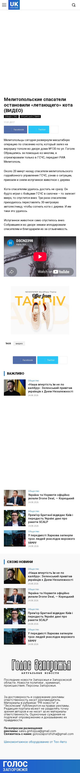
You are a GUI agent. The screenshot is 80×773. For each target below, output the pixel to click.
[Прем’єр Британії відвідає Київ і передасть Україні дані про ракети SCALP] (15, 518)
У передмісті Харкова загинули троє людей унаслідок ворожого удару (51, 539)
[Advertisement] (40, 51)
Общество (11, 116)
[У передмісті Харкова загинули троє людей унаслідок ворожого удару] (15, 538)
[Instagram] (53, 5)
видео (19, 343)
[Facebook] (47, 5)
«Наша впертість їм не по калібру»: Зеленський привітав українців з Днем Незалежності (50, 388)
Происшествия (30, 116)
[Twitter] (59, 5)
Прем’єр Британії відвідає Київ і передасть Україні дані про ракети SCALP (50, 518)
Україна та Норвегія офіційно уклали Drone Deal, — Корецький (51, 496)
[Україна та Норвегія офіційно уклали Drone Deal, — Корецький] (15, 498)
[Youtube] (65, 5)
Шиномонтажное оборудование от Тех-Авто (35, 742)
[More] (54, 129)
